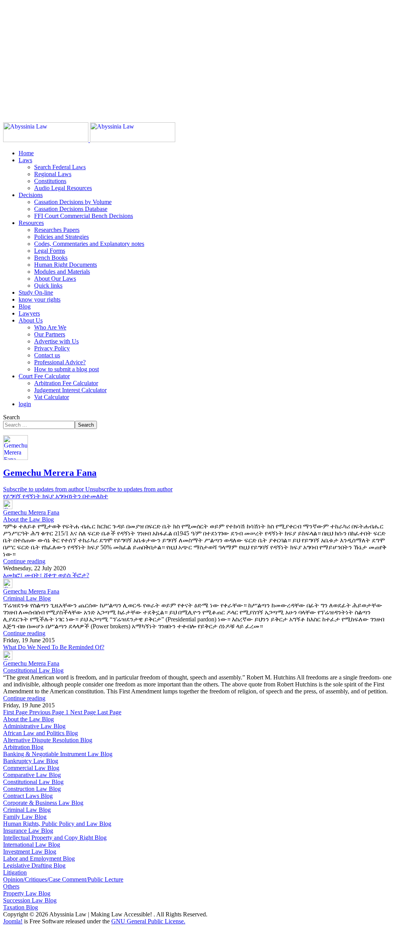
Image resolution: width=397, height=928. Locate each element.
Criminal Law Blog (27, 598)
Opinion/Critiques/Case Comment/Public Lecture (63, 879)
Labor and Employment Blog (39, 858)
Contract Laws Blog (28, 795)
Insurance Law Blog (28, 830)
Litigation (15, 872)
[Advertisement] (198, 57)
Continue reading (24, 561)
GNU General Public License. (148, 921)
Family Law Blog (25, 816)
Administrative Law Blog (34, 726)
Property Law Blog (26, 893)
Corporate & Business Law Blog (43, 802)
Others (11, 886)
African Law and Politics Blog (40, 733)
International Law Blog (31, 844)
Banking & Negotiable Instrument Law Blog (57, 754)
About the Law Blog (28, 519)
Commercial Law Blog (31, 768)
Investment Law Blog (29, 851)
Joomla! (12, 921)
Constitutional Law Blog (33, 670)
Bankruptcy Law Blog (30, 761)
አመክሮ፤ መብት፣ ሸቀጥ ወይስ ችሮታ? (46, 575)
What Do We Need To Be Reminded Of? (53, 647)
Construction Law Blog (32, 789)
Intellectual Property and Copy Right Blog (55, 837)
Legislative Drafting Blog (34, 865)
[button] (25, 160)
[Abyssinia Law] (89, 140)
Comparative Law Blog (32, 775)
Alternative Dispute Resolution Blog (47, 740)
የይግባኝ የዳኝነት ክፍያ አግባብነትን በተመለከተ (55, 496)
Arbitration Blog (23, 747)
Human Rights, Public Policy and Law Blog (57, 823)
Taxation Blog (20, 907)
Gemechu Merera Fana (50, 473)
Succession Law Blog (30, 900)
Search (11, 417)
